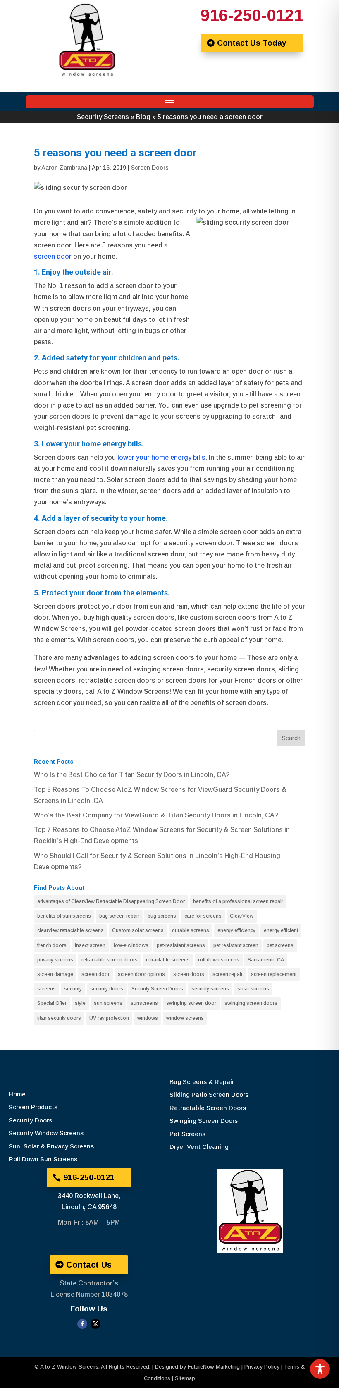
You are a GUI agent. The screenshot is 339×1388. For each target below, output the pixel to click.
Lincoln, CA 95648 (89, 1207)
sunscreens (144, 1003)
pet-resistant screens (181, 945)
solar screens (253, 989)
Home (17, 1094)
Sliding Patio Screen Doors (209, 1094)
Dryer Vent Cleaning (199, 1146)
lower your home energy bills (160, 457)
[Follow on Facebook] (82, 1324)
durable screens (190, 930)
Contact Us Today (251, 42)
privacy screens (55, 960)
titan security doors (59, 1018)
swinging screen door (191, 1003)
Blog (143, 116)
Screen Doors (150, 167)
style (80, 1003)
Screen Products (33, 1106)
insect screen (90, 945)
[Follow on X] (95, 1324)
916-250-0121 (252, 15)
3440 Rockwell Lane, (89, 1195)
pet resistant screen (235, 945)
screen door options (141, 974)
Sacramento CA (266, 960)
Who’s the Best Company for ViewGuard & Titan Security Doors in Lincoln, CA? (156, 815)
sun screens (108, 1003)
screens (46, 989)
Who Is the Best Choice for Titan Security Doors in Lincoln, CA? (132, 774)
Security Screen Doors (157, 989)
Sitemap (185, 1378)
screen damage (55, 974)
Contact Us (89, 1264)
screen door (53, 256)
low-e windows (131, 945)
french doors (52, 945)
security (73, 989)
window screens (185, 1018)
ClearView (241, 916)
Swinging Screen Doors (204, 1120)
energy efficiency (236, 930)
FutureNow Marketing (214, 1367)
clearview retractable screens (70, 930)
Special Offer (52, 1003)
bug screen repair (119, 916)
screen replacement (273, 974)
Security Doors (30, 1120)
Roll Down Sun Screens (43, 1159)
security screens (210, 989)
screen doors (188, 974)
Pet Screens (187, 1133)
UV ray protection (109, 1018)
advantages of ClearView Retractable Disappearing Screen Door (111, 901)
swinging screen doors (250, 1003)
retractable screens (168, 960)
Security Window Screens (46, 1132)
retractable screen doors (109, 960)
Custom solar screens (138, 930)
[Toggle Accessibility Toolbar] (320, 1369)
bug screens (162, 916)
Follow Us (88, 1308)
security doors (106, 989)
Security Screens (103, 116)
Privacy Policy (261, 1367)
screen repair (227, 974)
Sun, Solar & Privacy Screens (51, 1146)
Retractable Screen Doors (208, 1107)
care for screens (203, 916)
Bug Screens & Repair (202, 1081)
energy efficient (281, 930)
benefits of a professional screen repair (238, 901)
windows (147, 1018)
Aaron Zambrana (64, 167)
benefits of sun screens (64, 916)
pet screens (280, 945)
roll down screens (218, 960)
